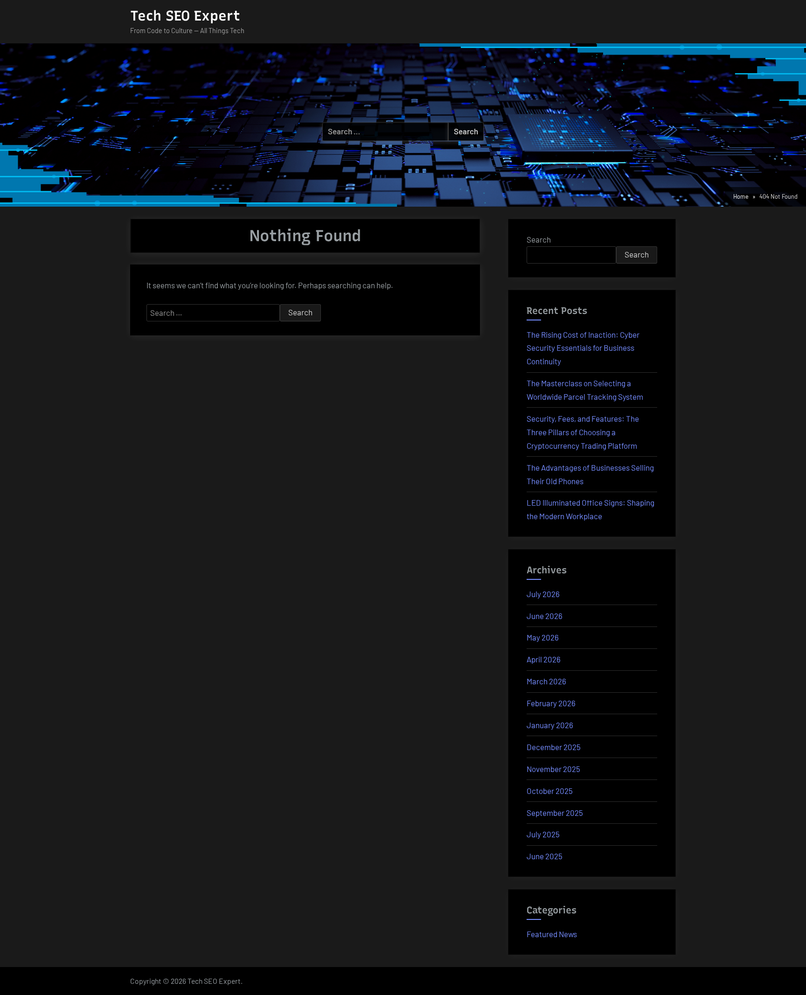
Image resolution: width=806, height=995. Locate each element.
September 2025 (555, 812)
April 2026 (544, 659)
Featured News (552, 934)
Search (539, 239)
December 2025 (554, 746)
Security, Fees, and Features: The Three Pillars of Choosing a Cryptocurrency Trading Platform (583, 432)
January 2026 (550, 725)
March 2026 (546, 681)
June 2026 (545, 615)
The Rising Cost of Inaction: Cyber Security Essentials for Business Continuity (583, 348)
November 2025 (553, 768)
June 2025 (545, 856)
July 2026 (543, 593)
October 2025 (550, 790)
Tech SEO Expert (185, 15)
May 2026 (543, 637)
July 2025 (543, 834)
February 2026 (551, 703)
